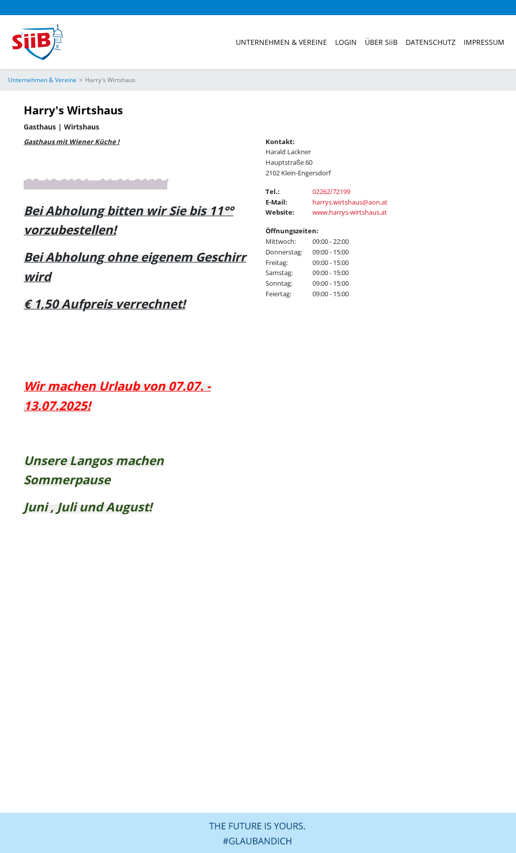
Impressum (484, 42)
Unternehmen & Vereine (281, 42)
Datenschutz (431, 42)
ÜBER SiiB (381, 42)
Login (346, 42)
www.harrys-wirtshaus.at (349, 212)
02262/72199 (331, 191)
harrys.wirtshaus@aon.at (350, 202)
